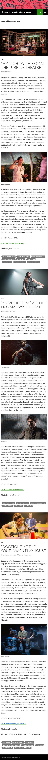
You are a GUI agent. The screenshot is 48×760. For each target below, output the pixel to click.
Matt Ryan (31, 259)
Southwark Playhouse (23, 747)
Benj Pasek (6, 742)
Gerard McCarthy (38, 256)
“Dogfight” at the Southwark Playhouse (23, 548)
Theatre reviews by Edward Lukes (16, 12)
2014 (2, 543)
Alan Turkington (9, 256)
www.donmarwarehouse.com (12, 489)
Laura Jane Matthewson (11, 745)
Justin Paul (29, 742)
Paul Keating (7, 262)
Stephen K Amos (20, 262)
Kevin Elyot (21, 259)
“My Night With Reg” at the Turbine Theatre (23, 65)
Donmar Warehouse (38, 503)
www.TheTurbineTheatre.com (12, 243)
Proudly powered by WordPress (10, 757)
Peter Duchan (7, 747)
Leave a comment (25, 555)
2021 (2, 59)
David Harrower (22, 503)
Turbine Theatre (33, 262)
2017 (2, 299)
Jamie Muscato (18, 742)
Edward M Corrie (23, 256)
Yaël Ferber (29, 505)
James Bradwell (8, 259)
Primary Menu (45, 12)
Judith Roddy (7, 505)
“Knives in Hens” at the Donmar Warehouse (22, 304)
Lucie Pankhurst (28, 745)
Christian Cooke (8, 503)
